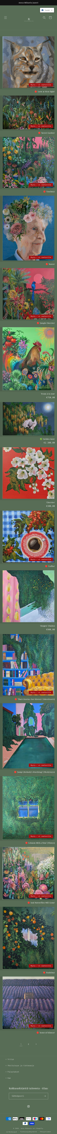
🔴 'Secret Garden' (46, 133)
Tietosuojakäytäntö (28, 1131)
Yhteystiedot (45, 1131)
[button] (5, 18)
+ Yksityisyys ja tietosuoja (20, 1066)
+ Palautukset (12, 1072)
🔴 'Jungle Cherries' (46, 323)
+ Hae (8, 1078)
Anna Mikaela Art (28, 1128)
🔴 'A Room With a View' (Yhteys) (40, 843)
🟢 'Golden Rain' (47, 439)
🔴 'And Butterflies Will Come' (41, 902)
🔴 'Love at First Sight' (45, 91)
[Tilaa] (45, 1096)
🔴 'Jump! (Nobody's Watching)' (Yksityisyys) (34, 772)
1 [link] (21, 1044)
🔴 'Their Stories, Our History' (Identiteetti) (35, 699)
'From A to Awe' (48, 394)
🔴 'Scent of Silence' (46, 1032)
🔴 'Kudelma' (49, 972)
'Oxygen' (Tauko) (47, 626)
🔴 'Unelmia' (49, 191)
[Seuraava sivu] (36, 1044)
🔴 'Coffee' (50, 566)
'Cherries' (50, 502)
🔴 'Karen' (50, 264)
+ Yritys (10, 1059)
